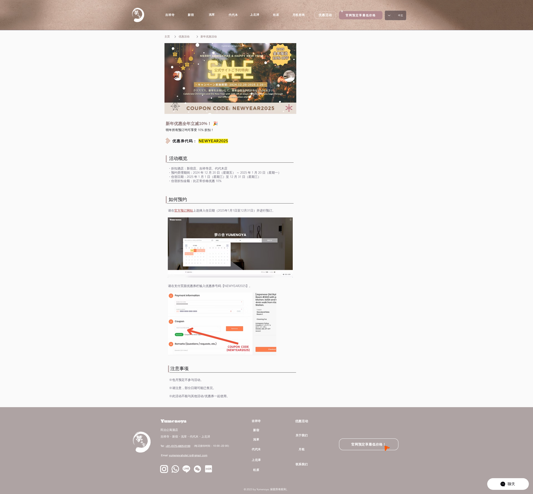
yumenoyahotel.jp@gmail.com (188, 455)
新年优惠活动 (208, 36)
